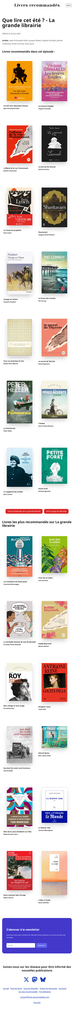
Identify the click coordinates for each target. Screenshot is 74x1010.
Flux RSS (37, 1002)
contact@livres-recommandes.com (34, 997)
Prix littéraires (45, 991)
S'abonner (41, 945)
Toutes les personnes (48, 988)
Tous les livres (16, 988)
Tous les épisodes (30, 988)
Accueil (5, 10)
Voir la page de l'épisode (56, 511)
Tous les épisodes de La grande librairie (24, 511)
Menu (69, 5)
